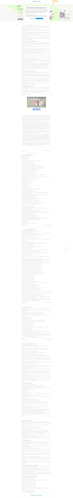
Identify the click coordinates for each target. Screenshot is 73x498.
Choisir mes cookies (32, 18)
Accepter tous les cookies (39, 18)
